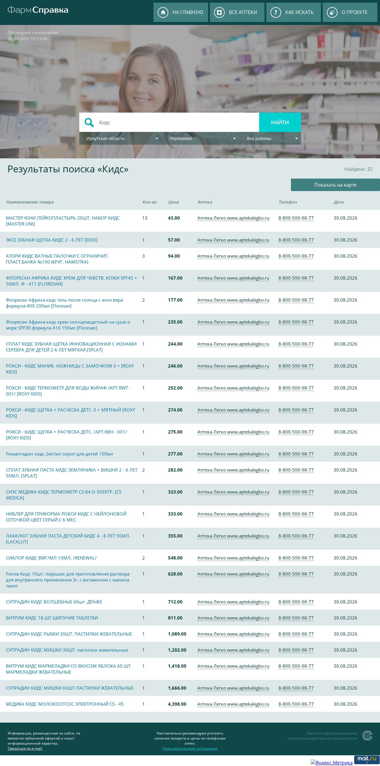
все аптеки (243, 12)
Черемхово (181, 138)
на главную (187, 12)
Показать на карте (335, 185)
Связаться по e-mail (25, 748)
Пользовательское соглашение (190, 748)
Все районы (259, 138)
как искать (299, 12)
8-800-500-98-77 (296, 218)
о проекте (355, 12)
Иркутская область (105, 138)
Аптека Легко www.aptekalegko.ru (233, 218)
